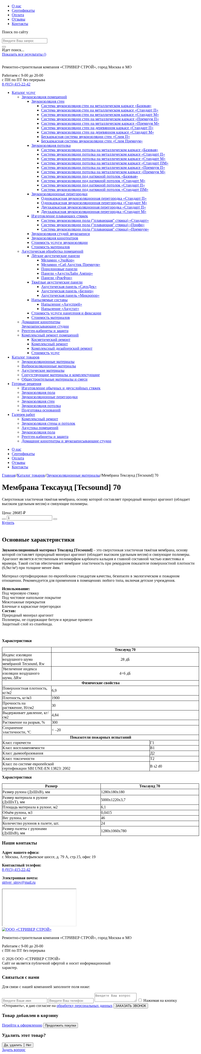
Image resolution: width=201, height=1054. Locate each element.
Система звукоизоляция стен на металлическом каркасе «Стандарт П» (99, 110)
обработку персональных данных (85, 1006)
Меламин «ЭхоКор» (58, 260)
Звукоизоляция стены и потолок (48, 423)
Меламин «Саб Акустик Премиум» (70, 264)
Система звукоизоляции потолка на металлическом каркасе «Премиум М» (103, 172)
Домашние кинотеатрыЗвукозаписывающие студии (45, 324)
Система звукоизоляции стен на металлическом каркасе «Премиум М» (100, 123)
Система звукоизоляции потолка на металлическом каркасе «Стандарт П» (103, 154)
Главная (8, 475)
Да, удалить (13, 1045)
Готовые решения (26, 384)
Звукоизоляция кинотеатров (54, 238)
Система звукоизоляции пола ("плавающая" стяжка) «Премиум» (95, 229)
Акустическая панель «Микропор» (70, 295)
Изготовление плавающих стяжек (59, 216)
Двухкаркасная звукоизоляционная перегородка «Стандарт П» (93, 207)
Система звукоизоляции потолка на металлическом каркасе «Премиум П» (103, 167)
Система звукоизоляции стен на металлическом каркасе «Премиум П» (100, 119)
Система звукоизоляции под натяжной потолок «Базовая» (89, 176)
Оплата (18, 15)
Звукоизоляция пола (38, 392)
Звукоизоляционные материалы (48, 362)
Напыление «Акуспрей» (61, 304)
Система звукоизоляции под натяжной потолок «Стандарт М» (93, 181)
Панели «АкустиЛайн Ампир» (67, 273)
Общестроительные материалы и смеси (55, 379)
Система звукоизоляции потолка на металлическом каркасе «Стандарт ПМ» (104, 163)
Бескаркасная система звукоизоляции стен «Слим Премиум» (92, 141)
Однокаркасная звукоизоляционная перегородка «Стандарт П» (94, 198)
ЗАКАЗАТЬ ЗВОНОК (130, 1006)
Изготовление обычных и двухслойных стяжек (61, 388)
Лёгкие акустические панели (55, 256)
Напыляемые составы (49, 300)
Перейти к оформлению (22, 1025)
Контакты (20, 24)
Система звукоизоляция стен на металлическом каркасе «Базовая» (96, 106)
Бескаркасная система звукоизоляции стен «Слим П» (85, 137)
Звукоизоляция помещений (44, 97)
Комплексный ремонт (49, 344)
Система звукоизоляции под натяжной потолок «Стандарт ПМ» (94, 189)
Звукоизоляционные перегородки (59, 194)
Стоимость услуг (45, 353)
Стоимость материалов (50, 247)
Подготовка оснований (41, 410)
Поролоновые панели (59, 269)
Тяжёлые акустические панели (57, 282)
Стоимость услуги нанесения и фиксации (66, 313)
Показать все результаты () (24, 54)
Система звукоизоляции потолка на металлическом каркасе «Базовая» (99, 150)
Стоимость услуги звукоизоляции (59, 242)
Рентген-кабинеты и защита (45, 331)
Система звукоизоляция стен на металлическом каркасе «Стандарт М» (100, 114)
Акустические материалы (43, 370)
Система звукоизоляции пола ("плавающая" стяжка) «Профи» (93, 225)
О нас (16, 6)
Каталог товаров (25, 357)
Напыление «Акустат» (60, 309)
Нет (28, 1045)
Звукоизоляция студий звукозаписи (60, 234)
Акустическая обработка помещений (52, 251)
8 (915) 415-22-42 (16, 84)
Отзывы (18, 19)
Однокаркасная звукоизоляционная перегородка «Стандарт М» (94, 203)
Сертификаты (23, 10)
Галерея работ (23, 414)
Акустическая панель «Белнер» (67, 291)
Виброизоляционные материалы (49, 366)
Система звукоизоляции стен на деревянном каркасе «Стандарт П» (97, 128)
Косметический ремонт (50, 339)
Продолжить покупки (60, 1025)
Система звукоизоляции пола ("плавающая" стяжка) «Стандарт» (95, 220)
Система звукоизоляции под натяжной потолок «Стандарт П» (93, 185)
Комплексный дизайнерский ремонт (61, 348)
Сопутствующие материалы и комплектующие (61, 375)
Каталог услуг (24, 92)
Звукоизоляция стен (47, 101)
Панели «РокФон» (56, 278)
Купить (8, 523)
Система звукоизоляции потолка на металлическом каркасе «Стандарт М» (103, 159)
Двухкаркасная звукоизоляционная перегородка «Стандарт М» (93, 212)
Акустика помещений (40, 428)
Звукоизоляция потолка (51, 145)
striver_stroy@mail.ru (19, 882)
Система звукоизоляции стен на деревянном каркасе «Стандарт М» (97, 132)
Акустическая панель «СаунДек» (69, 287)
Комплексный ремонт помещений (50, 335)
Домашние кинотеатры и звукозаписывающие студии (66, 441)
